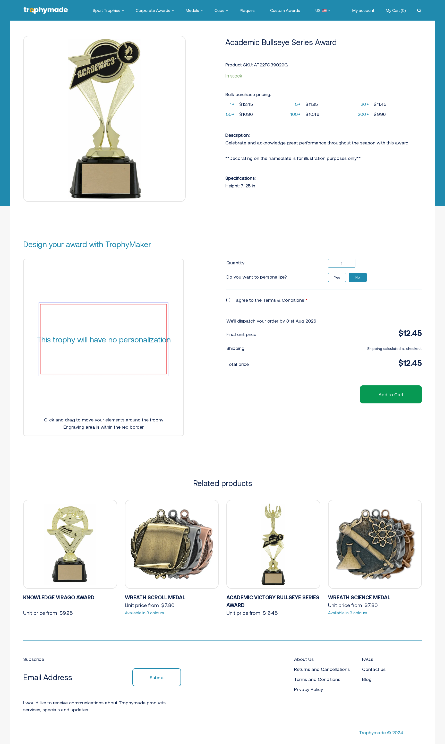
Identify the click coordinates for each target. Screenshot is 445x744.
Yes (337, 277)
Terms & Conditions (283, 300)
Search (420, 10)
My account (363, 10)
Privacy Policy (308, 689)
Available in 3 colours (144, 612)
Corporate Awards (153, 10)
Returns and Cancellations (322, 669)
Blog (367, 679)
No (357, 277)
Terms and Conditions (317, 679)
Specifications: (240, 178)
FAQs (367, 659)
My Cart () (396, 10)
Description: (237, 135)
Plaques (247, 10)
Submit (157, 677)
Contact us (374, 669)
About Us (304, 659)
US (318, 10)
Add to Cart (391, 394)
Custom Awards (285, 10)
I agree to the (270, 300)
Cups (219, 10)
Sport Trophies (106, 10)
